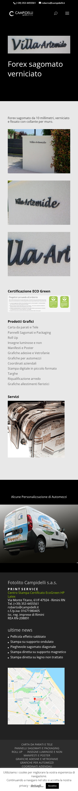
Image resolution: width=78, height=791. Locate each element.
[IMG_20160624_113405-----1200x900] (39, 225)
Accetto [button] (52, 785)
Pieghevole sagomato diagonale (33, 647)
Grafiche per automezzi (24, 358)
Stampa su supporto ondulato (32, 642)
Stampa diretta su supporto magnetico (38, 652)
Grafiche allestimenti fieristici (28, 384)
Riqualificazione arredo (24, 379)
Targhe (13, 373)
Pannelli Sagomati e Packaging (29, 332)
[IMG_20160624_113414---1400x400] (39, 276)
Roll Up (13, 338)
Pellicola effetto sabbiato (28, 636)
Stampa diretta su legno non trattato (36, 657)
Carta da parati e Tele (23, 327)
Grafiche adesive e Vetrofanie (29, 353)
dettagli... (37, 785)
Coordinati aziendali (22, 363)
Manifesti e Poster (21, 348)
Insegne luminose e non (25, 343)
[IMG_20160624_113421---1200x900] (39, 173)
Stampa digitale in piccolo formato (32, 368)
